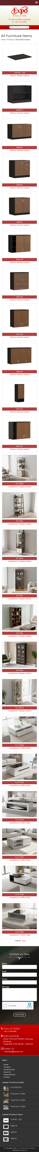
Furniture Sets (9, 1069)
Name (4, 963)
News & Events (9, 1074)
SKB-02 (19, 185)
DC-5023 (19, 558)
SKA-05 (19, 372)
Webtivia (24, 1150)
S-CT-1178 (19, 895)
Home (3, 39)
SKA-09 (19, 297)
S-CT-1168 (19, 932)
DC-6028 (19, 484)
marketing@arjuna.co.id (13, 1051)
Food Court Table (18, 1094)
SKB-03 (19, 147)
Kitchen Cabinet (23, 75)
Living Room (13, 486)
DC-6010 (19, 521)
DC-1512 (19, 633)
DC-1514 (19, 596)
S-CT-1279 (19, 783)
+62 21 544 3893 (21, 22)
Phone (5, 979)
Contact (7, 1077)
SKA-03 (19, 446)
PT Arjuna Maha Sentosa (26, 1148)
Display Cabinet (25, 486)
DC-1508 (19, 670)
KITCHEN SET (16, 1087)
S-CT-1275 (19, 820)
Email (4, 971)
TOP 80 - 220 (19, 73)
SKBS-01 (19, 110)
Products (10, 39)
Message (5, 987)
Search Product (15, 27)
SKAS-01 (19, 260)
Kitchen (13, 75)
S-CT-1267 (19, 857)
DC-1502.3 (19, 708)
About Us (7, 1072)
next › (24, 941)
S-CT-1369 (19, 745)
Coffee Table (25, 748)
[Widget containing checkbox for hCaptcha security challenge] (17, 1006)
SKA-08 (19, 334)
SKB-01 (19, 222)
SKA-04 (19, 409)
